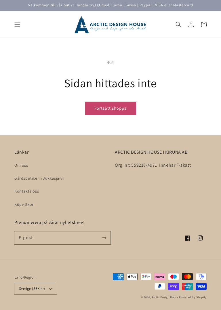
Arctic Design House (165, 297)
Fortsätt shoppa (110, 108)
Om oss (21, 165)
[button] (17, 24)
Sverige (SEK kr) (32, 288)
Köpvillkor (24, 204)
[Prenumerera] (104, 237)
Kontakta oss (26, 191)
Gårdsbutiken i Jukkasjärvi (39, 178)
